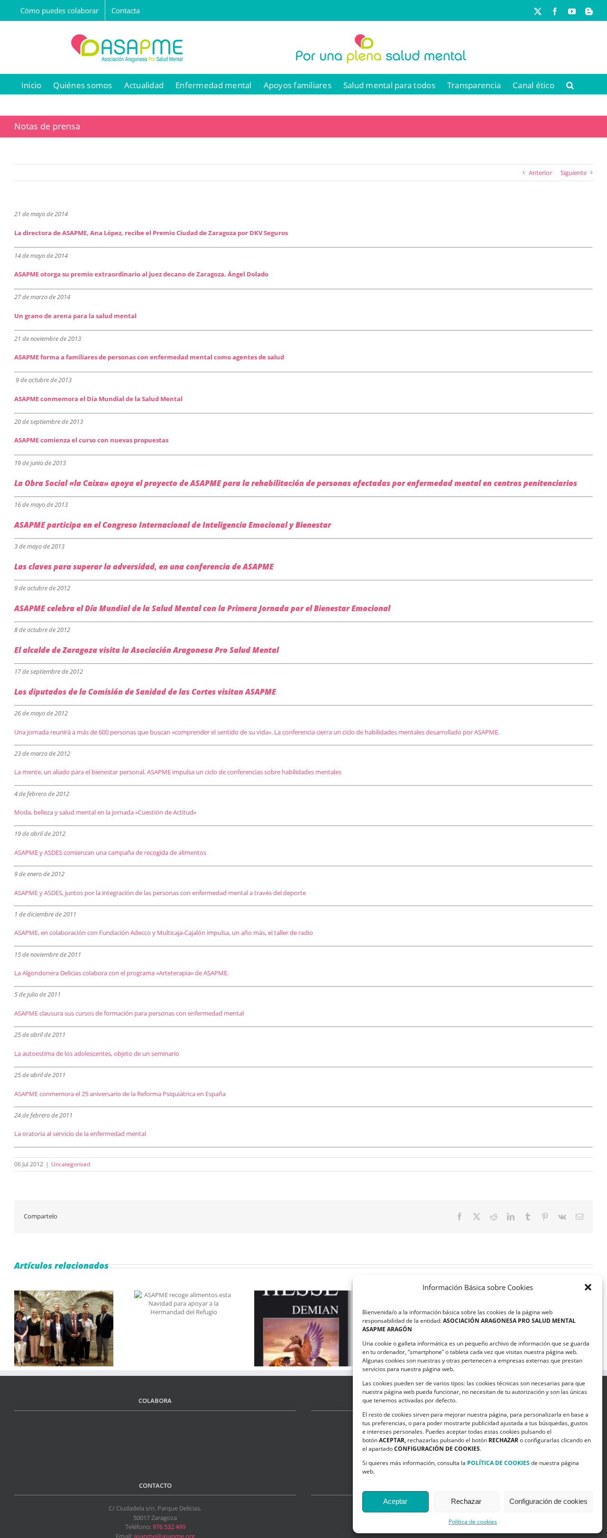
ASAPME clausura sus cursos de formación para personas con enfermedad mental (129, 1013)
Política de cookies (473, 1522)
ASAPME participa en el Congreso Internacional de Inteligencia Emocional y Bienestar (172, 525)
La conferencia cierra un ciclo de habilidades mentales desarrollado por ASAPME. (386, 732)
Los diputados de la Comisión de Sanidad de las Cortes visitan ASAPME (145, 692)
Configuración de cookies (548, 1501)
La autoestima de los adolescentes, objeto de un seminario (96, 1053)
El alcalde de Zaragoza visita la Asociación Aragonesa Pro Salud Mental (146, 650)
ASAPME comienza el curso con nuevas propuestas (91, 440)
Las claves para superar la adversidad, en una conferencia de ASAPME (144, 566)
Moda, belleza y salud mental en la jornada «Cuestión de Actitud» (105, 812)
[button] (588, 1287)
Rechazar (466, 1501)
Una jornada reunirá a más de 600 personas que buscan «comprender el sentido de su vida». (143, 732)
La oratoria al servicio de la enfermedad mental (80, 1133)
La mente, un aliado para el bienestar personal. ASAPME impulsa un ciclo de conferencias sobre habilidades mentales (177, 772)
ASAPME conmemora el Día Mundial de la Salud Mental (98, 398)
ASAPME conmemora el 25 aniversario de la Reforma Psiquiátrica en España (120, 1093)
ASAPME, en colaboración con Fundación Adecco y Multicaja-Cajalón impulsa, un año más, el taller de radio (163, 932)
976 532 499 (169, 1526)
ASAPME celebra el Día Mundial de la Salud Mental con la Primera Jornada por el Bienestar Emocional (202, 608)
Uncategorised (70, 1164)
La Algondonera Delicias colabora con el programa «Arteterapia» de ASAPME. (121, 973)
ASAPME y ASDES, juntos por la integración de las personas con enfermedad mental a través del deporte (160, 892)
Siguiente (574, 172)
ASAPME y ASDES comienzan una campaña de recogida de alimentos (110, 852)
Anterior (540, 172)
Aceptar (395, 1501)
